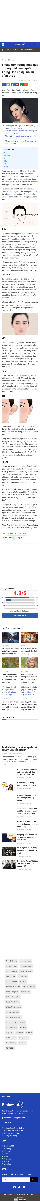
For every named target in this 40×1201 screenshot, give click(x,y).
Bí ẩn (6, 1156)
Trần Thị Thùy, (31, 528)
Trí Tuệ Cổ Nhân (11, 966)
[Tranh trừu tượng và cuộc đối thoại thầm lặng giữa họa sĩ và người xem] (10, 663)
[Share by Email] (26, 84)
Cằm (5, 161)
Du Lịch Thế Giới (26, 966)
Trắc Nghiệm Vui (11, 961)
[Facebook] (14, 1187)
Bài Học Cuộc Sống (12, 1012)
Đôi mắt (7, 156)
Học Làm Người (25, 961)
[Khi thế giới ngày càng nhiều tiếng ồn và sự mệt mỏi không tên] (10, 637)
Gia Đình (23, 981)
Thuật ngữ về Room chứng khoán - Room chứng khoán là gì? (27, 850)
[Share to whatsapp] (22, 84)
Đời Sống (11, 60)
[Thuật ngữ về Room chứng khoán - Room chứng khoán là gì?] (9, 851)
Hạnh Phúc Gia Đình (13, 986)
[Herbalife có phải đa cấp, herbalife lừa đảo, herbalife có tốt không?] (9, 827)
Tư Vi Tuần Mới (11, 981)
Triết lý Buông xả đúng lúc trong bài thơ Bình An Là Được (29, 651)
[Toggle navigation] (37, 44)
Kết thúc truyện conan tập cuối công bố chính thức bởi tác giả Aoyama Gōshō (27, 772)
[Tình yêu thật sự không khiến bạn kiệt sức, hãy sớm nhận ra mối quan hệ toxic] (29, 663)
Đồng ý (34, 1180)
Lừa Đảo (29, 1033)
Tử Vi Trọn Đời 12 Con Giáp (15, 1022)
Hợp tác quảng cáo (11, 1133)
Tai (5, 164)
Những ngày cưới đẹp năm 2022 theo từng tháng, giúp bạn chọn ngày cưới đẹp (27, 810)
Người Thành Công (12, 1002)
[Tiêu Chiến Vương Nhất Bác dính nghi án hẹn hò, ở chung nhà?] (9, 864)
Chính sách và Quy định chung (15, 1128)
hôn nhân (5, 298)
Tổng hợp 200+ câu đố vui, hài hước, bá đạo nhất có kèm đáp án (27, 837)
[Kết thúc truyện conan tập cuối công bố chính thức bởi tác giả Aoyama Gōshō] (9, 775)
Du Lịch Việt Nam (26, 971)
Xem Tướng (8, 538)
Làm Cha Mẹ (10, 976)
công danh (31, 179)
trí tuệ (28, 234)
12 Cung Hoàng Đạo (13, 997)
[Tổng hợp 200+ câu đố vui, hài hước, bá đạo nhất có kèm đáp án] (9, 838)
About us (7, 1164)
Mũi (5, 158)
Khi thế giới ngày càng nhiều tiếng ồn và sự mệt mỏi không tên (10, 651)
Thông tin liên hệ (10, 1136)
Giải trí (6, 1161)
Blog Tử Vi (20, 538)
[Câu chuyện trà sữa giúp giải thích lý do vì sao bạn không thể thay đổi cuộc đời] (29, 691)
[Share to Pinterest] (17, 84)
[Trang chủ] (20, 45)
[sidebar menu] (3, 44)
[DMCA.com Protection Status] (20, 1200)
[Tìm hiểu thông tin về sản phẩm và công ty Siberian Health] (20, 725)
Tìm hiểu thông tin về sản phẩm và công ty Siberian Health (19, 748)
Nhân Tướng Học (12, 992)
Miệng (6, 167)
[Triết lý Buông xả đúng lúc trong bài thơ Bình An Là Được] (29, 637)
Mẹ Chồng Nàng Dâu (13, 1017)
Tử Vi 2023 (10, 1048)
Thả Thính (22, 1043)
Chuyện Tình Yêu (29, 986)
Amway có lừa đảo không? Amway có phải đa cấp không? (27, 797)
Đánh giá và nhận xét (20, 615)
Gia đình (7, 1159)
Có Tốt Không (11, 1043)
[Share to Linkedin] (13, 84)
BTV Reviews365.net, (16, 528)
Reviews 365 (9, 1146)
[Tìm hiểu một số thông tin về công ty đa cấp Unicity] (9, 786)
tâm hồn (19, 279)
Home (4, 60)
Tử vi (6, 1154)
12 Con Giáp (25, 992)
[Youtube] (24, 1187)
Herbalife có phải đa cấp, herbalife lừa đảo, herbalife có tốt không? (27, 824)
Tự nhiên (7, 1151)
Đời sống (7, 1149)
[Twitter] (19, 1187)
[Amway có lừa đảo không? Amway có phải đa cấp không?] (9, 799)
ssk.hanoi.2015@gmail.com (14, 1118)
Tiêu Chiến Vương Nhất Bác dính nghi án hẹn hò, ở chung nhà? (27, 863)
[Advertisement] (20, 20)
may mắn (27, 381)
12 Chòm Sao (10, 1038)
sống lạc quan (10, 194)
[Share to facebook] (4, 84)
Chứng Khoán (23, 1038)
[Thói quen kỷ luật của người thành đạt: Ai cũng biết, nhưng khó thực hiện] (10, 691)
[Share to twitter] (8, 84)
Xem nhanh (9, 149)
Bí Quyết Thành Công (13, 1007)
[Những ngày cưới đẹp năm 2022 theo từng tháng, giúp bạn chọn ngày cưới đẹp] (9, 815)
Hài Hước (23, 1027)
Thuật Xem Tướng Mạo (17, 534)
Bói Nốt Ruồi (22, 976)
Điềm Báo (19, 1033)
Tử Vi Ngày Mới (11, 1027)
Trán (5, 153)
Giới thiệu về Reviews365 (13, 1131)
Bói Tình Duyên (11, 971)
